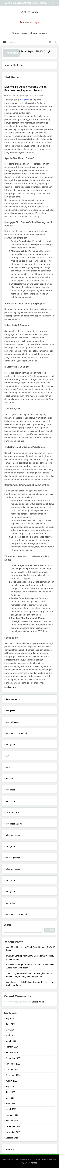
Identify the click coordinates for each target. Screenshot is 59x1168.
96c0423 (11, 95)
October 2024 (12, 1138)
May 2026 (10, 1030)
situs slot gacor (13, 835)
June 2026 (10, 1024)
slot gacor (10, 744)
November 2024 (13, 1132)
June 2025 (10, 1092)
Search (8, 924)
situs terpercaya (13, 857)
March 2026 (11, 1041)
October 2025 (12, 1069)
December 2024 (13, 1126)
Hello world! (38, 1002)
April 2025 (10, 1103)
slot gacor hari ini (14, 824)
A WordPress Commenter (18, 1001)
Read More (9, 687)
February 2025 (12, 1115)
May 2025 (10, 1098)
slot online (10, 903)
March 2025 (11, 1109)
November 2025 (13, 1064)
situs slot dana (12, 812)
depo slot (10, 778)
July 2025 (10, 1086)
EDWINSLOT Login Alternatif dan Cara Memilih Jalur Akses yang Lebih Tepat (26, 3)
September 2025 (13, 1075)
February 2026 (12, 1047)
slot (7, 756)
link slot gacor (12, 722)
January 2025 (12, 1120)
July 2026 (10, 1018)
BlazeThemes (31, 1163)
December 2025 (13, 1058)
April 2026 (10, 1035)
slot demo (25, 99)
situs (8, 767)
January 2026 (12, 1052)
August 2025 (11, 1081)
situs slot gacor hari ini (16, 733)
